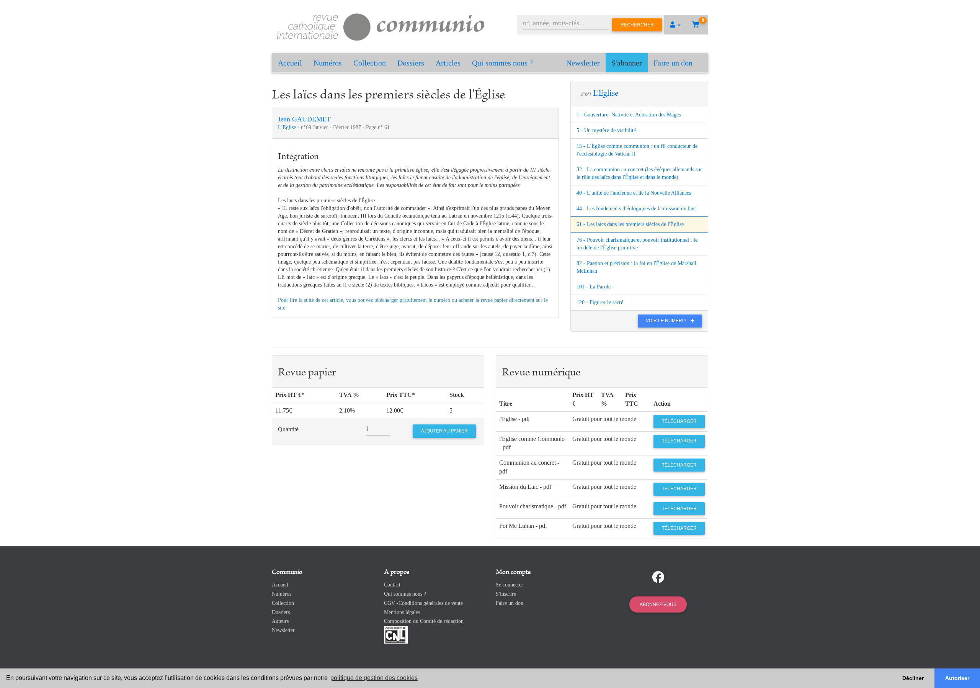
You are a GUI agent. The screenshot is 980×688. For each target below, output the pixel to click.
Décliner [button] (913, 678)
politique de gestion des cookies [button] (374, 678)
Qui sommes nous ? (502, 63)
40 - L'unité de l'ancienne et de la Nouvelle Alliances (634, 193)
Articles (448, 63)
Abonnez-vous (658, 604)
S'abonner (626, 63)
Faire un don (673, 63)
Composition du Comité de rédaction (424, 621)
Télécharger (679, 421)
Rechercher (637, 25)
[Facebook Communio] (658, 577)
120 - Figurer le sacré (600, 302)
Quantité (288, 429)
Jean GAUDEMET (304, 119)
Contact (392, 585)
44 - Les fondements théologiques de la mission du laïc (636, 208)
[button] (675, 24)
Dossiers (410, 63)
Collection (369, 63)
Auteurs (280, 621)
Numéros (328, 63)
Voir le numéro (666, 320)
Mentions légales (402, 612)
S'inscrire (506, 594)
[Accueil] (381, 26)
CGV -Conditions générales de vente (423, 603)
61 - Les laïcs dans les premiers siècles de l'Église (630, 224)
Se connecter (509, 585)
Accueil (290, 63)
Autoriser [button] (957, 678)
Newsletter (583, 63)
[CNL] (396, 634)
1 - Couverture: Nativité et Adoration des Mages (629, 115)
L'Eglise (287, 127)
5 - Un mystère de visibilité (606, 130)
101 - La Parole (594, 287)
